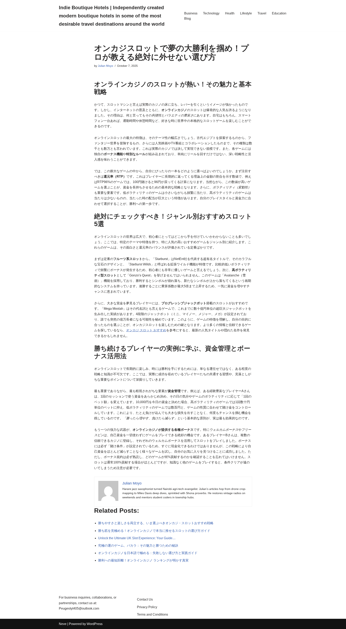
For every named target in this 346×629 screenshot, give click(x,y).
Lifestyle (246, 13)
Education (279, 13)
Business (190, 13)
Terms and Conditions (152, 614)
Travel (261, 13)
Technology (211, 13)
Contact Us (145, 599)
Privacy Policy (147, 607)
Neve (62, 624)
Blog (187, 18)
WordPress (95, 624)
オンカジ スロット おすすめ (146, 330)
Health (229, 13)
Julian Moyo (105, 65)
